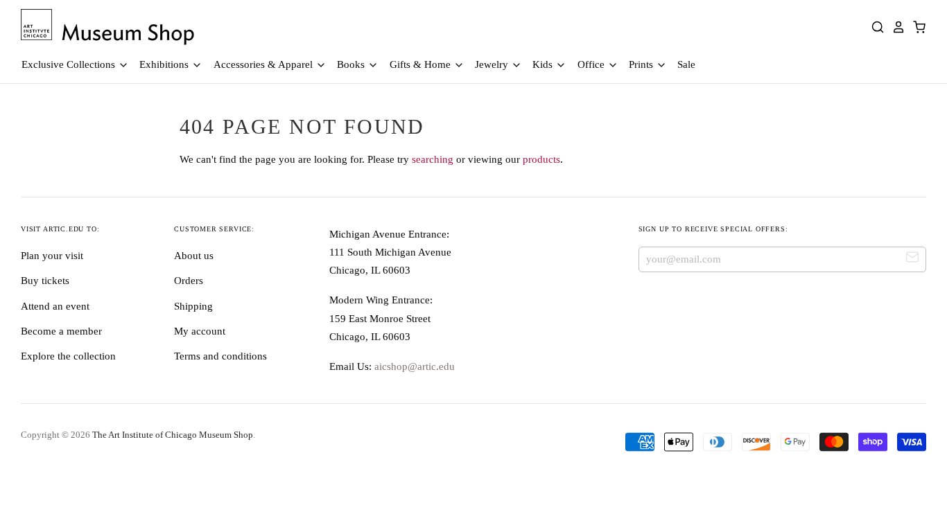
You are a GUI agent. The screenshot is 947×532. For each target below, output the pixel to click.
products (541, 159)
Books (352, 64)
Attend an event (55, 306)
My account (199, 331)
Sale (686, 64)
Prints (642, 64)
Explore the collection (68, 356)
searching (432, 159)
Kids (543, 64)
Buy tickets (45, 280)
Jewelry (493, 64)
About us (194, 255)
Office (592, 64)
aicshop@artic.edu (413, 366)
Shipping (193, 306)
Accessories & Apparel (264, 64)
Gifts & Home (421, 64)
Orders (188, 280)
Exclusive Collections (69, 64)
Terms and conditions (220, 356)
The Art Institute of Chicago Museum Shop (172, 434)
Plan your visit (52, 255)
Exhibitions (165, 64)
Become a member (61, 331)
